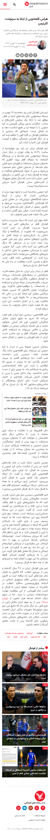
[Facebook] (35, 55)
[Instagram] (30, 808)
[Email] (22, 55)
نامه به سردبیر (20, 815)
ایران (8, 637)
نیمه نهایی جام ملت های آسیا (14, 633)
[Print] (18, 55)
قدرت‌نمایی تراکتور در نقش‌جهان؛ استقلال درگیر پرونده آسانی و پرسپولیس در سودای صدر (26, 738)
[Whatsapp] (31, 55)
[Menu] (5, 4)
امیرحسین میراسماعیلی (32, 43)
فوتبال (15, 637)
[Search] (14, 4)
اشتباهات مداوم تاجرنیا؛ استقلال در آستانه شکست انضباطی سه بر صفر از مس (26, 771)
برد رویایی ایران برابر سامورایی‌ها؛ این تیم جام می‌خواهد (17, 410)
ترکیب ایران (24, 637)
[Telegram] (24, 808)
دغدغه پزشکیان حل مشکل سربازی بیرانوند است (26, 676)
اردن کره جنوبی (35, 637)
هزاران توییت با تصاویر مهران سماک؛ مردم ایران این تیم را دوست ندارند (17, 399)
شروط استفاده (40, 815)
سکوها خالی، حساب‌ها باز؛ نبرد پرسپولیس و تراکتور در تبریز (26, 708)
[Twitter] (26, 55)
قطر (44, 637)
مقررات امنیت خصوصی (36, 820)
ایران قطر (30, 633)
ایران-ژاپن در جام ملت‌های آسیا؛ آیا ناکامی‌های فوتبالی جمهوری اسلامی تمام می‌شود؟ (18, 422)
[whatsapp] (18, 808)
